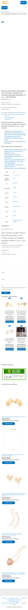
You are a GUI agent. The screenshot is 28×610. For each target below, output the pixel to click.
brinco (2, 114)
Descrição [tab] (6, 115)
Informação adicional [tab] (9, 117)
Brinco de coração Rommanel (12, 114)
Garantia (24, 598)
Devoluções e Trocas (14, 598)
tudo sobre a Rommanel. (18, 168)
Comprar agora (9, 321)
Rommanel (15, 201)
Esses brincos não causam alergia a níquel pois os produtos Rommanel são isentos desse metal (15, 137)
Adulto (14, 187)
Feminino (15, 197)
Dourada (15, 183)
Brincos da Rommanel (18, 112)
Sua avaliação (5, 250)
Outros (14, 192)
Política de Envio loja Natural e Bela (10, 603)
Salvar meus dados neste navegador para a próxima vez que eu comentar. (13, 288)
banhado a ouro (19, 133)
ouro (14, 178)
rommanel (21, 114)
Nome (3, 272)
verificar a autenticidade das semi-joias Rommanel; (13, 156)
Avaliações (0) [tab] (7, 119)
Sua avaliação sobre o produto (8, 254)
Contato (4, 598)
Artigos (14, 604)
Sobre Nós (23, 603)
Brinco (14, 215)
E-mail (3, 279)
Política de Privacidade (14, 601)
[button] (26, 7)
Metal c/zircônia (16, 206)
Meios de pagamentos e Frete (14, 599)
